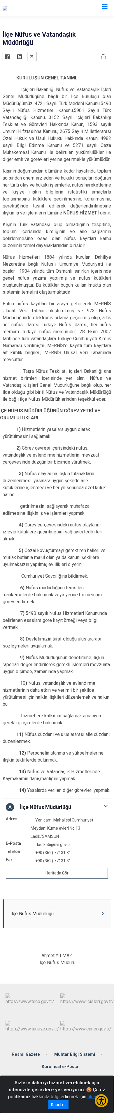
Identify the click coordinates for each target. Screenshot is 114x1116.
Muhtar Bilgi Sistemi (74, 1054)
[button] (57, 807)
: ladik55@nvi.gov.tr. (53, 844)
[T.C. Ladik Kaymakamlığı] (27, 7)
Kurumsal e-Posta (60, 1066)
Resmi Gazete (26, 1054)
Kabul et (58, 1104)
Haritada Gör (57, 873)
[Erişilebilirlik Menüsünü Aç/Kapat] (101, 1100)
